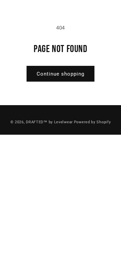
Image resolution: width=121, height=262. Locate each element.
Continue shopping (60, 74)
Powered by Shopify (92, 122)
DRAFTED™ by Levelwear (49, 122)
